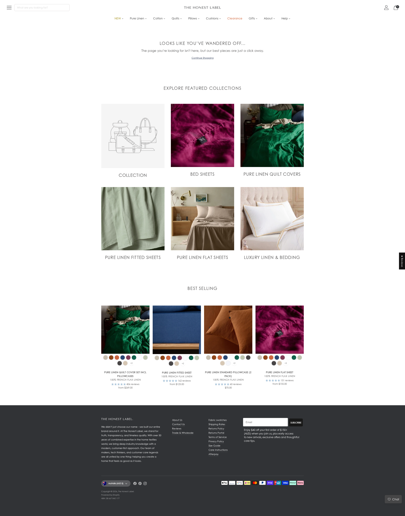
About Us (177, 420)
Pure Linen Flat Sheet (279, 372)
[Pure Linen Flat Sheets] (202, 218)
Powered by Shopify (110, 495)
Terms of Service (218, 437)
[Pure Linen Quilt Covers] (272, 135)
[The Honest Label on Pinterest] (140, 484)
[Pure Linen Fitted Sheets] (133, 218)
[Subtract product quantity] (113, 391)
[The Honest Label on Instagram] (145, 484)
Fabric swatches (218, 420)
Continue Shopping (203, 58)
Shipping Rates (217, 424)
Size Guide (214, 445)
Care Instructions (218, 450)
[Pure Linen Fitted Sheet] (177, 330)
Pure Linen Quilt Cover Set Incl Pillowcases (125, 374)
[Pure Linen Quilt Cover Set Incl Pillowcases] (125, 330)
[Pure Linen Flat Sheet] (279, 330)
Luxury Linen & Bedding (272, 257)
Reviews (176, 428)
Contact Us (178, 424)
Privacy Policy (216, 441)
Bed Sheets (202, 174)
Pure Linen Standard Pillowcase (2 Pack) (228, 374)
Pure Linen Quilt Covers (272, 174)
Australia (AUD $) (115, 483)
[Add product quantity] (103, 391)
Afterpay (213, 454)
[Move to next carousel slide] (307, 331)
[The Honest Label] (202, 7)
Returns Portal (216, 432)
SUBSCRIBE (295, 422)
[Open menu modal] (9, 7)
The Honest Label (126, 491)
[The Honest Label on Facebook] (135, 484)
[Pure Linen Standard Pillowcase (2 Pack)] (228, 330)
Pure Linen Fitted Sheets (133, 257)
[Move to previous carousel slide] (98, 331)
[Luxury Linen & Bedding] (272, 218)
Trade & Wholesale (182, 432)
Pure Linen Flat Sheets (202, 257)
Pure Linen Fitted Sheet (177, 372)
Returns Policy (216, 428)
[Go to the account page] (386, 7)
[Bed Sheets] (202, 135)
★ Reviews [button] (402, 261)
